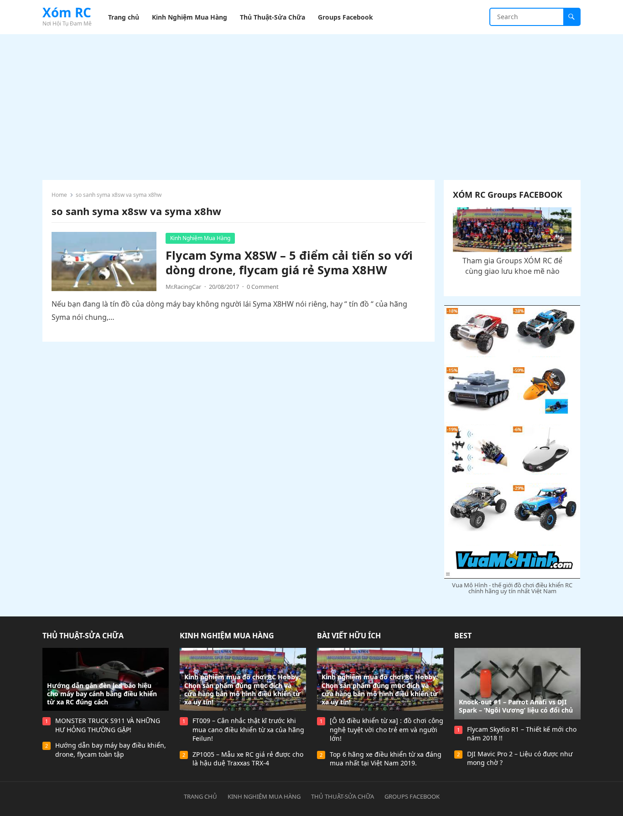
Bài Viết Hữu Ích (349, 636)
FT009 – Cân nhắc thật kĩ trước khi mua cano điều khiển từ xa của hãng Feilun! (248, 729)
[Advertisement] (311, 102)
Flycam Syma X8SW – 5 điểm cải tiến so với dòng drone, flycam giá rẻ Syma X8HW (289, 262)
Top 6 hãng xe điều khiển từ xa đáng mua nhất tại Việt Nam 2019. (385, 759)
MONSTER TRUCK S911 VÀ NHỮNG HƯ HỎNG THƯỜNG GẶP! (107, 725)
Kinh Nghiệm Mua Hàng (200, 238)
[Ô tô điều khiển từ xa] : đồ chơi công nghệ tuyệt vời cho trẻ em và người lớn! (386, 729)
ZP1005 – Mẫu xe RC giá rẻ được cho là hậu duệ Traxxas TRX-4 (247, 759)
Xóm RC (66, 12)
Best (463, 636)
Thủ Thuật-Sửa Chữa (83, 636)
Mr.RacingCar (183, 286)
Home (59, 195)
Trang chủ (200, 796)
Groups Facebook (412, 796)
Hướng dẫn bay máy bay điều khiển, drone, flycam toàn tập (110, 750)
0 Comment (263, 286)
